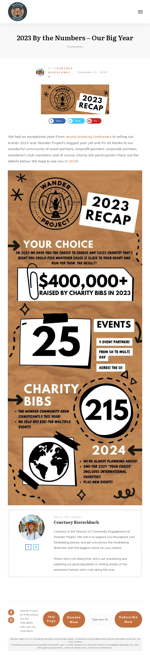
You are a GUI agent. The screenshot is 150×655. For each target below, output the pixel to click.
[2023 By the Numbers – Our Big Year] (75, 99)
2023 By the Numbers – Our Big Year (75, 37)
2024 (73, 161)
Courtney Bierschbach (60, 72)
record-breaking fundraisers (89, 136)
